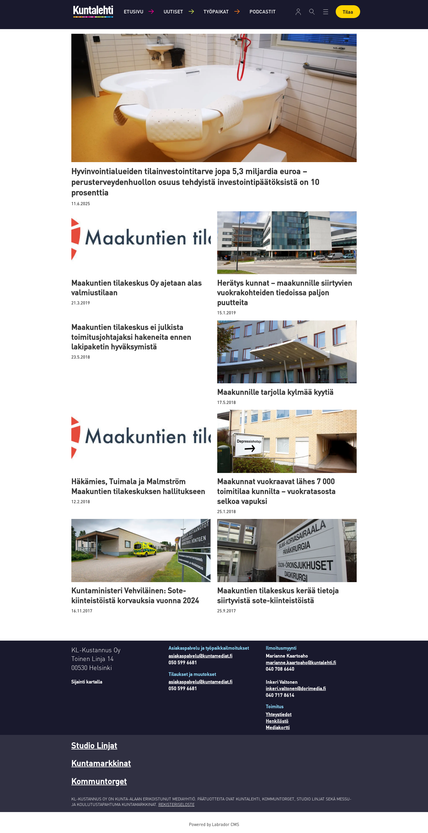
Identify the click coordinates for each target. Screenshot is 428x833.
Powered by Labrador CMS (214, 824)
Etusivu (133, 11)
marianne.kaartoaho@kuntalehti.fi (301, 662)
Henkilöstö (277, 721)
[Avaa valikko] (298, 12)
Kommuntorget (99, 781)
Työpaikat (216, 11)
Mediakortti (278, 727)
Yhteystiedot (278, 714)
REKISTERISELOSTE (176, 804)
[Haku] (312, 11)
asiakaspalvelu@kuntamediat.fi (200, 656)
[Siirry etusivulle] (93, 11)
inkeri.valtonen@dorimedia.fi (296, 688)
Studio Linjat (94, 745)
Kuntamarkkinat (101, 763)
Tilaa (348, 12)
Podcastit (263, 11)
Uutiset (173, 11)
